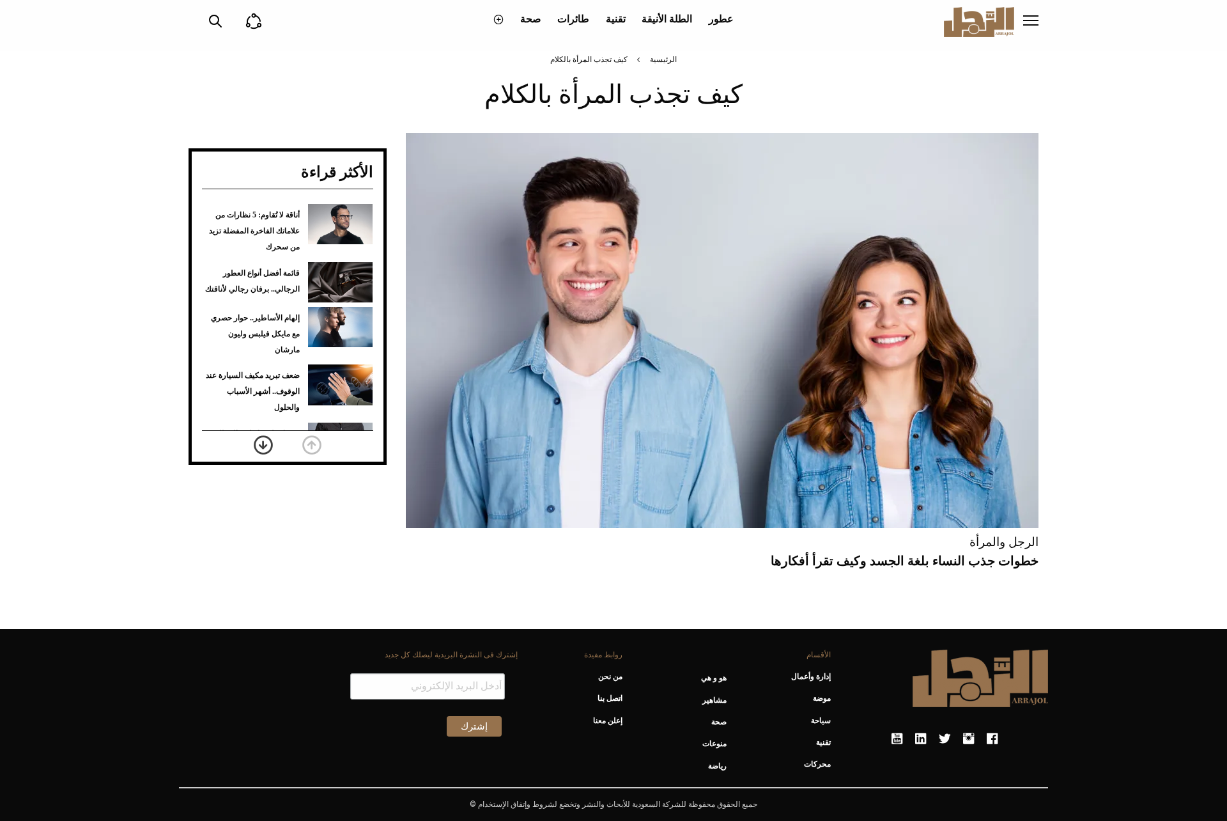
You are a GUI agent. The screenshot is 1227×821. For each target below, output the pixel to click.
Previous (312, 445)
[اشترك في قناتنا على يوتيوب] (896, 739)
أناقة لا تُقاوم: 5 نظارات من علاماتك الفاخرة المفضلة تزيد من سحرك (254, 230)
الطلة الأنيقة (667, 19)
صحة (530, 19)
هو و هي (714, 677)
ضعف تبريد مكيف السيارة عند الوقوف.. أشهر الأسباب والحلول (253, 391)
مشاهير (714, 700)
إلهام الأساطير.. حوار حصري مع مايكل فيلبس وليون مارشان (255, 333)
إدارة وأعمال (811, 676)
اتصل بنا (610, 698)
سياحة (821, 720)
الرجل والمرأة (1003, 542)
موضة (822, 698)
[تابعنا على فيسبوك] (992, 739)
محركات (817, 764)
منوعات (714, 743)
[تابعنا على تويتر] (944, 739)
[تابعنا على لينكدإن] (920, 739)
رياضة (717, 766)
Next (263, 445)
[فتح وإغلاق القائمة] (1030, 21)
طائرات (573, 19)
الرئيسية (663, 59)
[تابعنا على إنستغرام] (968, 739)
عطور (721, 19)
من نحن (610, 676)
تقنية (616, 19)
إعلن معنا (607, 720)
